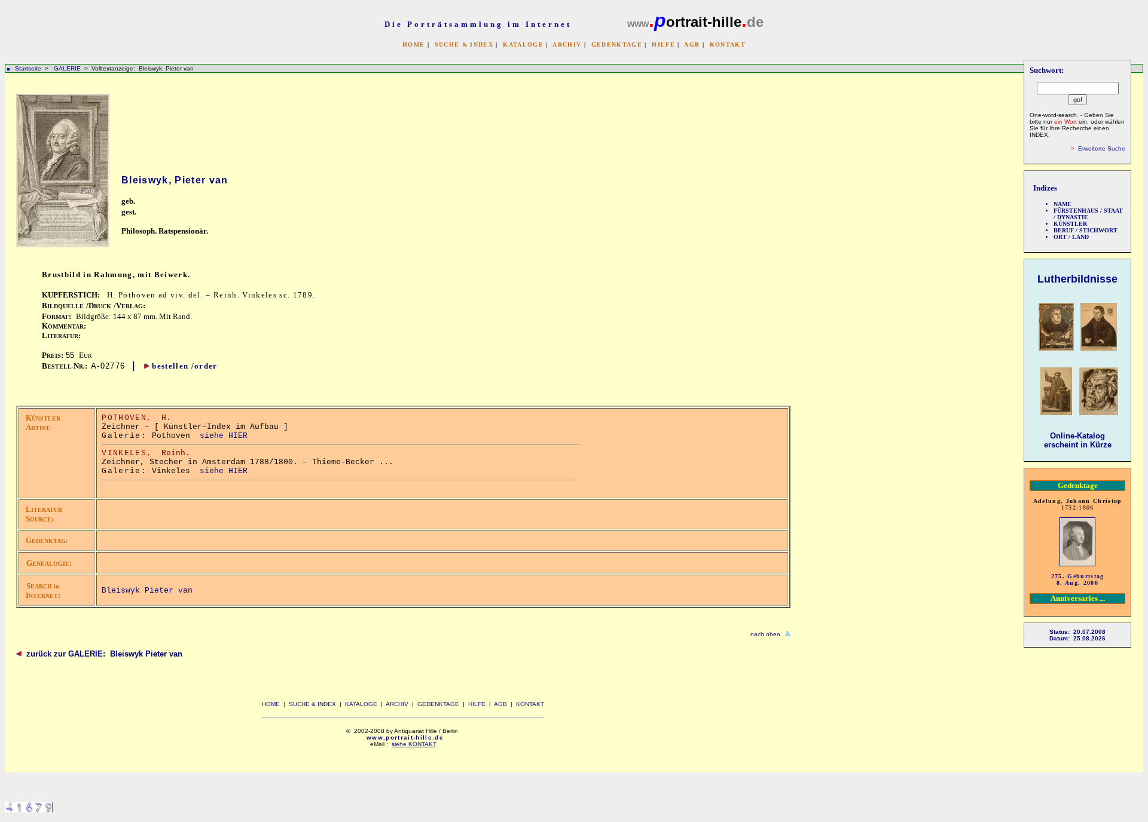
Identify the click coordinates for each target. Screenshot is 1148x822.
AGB (692, 44)
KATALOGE (523, 44)
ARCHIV (566, 44)
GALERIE (68, 68)
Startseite (28, 68)
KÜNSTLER (1070, 223)
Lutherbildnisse (1077, 279)
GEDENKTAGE (616, 44)
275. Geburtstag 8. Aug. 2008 (1077, 579)
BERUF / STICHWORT (1086, 230)
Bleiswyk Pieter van (147, 590)
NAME (1062, 204)
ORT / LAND (1071, 237)
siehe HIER (224, 435)
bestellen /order (184, 365)
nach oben (765, 634)
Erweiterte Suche (1101, 148)
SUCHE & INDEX (464, 44)
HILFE (663, 44)
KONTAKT (728, 44)
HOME (413, 44)
